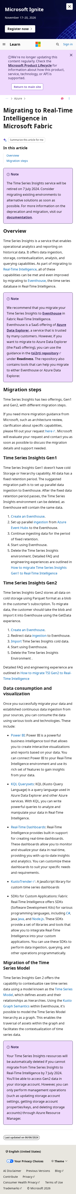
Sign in (68, 44)
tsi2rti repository (44, 353)
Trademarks (11, 1188)
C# (68, 913)
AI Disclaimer (12, 1171)
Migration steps (17, 161)
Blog (58, 1171)
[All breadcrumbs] (6, 98)
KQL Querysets (22, 784)
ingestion (41, 522)
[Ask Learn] (62, 98)
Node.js (38, 919)
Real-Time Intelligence (20, 269)
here (48, 431)
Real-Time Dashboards (28, 827)
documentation (19, 217)
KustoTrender (21, 881)
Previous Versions (38, 1171)
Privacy (27, 1177)
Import (16, 641)
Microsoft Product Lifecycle (30, 65)
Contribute (10, 1177)
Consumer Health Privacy (20, 1182)
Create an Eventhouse (28, 516)
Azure (18, 98)
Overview (12, 155)
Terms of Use (54, 1182)
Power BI (18, 735)
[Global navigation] (4, 44)
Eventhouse (37, 280)
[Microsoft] (38, 44)
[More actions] (69, 98)
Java (21, 919)
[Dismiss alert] (69, 6)
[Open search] (58, 44)
